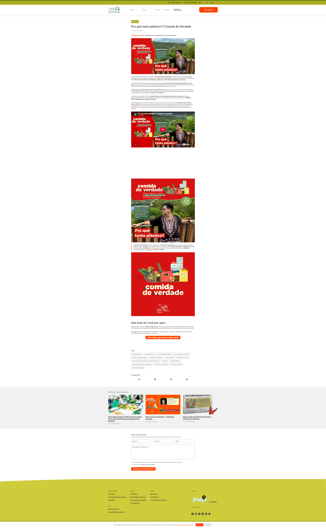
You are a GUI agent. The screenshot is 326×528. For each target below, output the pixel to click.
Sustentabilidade (138, 367)
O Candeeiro (135, 503)
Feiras (144, 10)
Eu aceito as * (144, 464)
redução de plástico (161, 364)
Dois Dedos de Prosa (138, 497)
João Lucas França (156, 357)
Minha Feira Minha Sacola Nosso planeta (145, 361)
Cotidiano (155, 497)
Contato (186, 2)
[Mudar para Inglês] (207, 2)
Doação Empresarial (116, 512)
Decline (208, 524)
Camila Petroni (150, 354)
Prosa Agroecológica (138, 500)
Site (177, 441)
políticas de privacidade (185, 525)
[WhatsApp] (187, 379)
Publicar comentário (143, 469)
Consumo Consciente (181, 354)
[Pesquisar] (199, 2)
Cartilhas (134, 494)
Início (157, 10)
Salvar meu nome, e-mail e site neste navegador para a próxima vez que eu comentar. (157, 462)
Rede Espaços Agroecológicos (142, 364)
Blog (131, 10)
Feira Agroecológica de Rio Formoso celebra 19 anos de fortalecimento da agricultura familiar (125, 419)
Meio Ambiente (182, 357)
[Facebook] (171, 2)
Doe (109, 506)
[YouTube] (174, 2)
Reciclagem (175, 361)
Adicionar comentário (140, 447)
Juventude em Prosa (159, 500)
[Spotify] (179, 2)
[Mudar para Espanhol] (216, 2)
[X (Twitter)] (155, 379)
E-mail (157, 441)
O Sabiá (166, 10)
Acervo (132, 491)
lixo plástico (170, 357)
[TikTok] (181, 2)
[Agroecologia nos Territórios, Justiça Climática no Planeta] (200, 404)
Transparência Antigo (117, 497)
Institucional (112, 491)
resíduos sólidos (176, 364)
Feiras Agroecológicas (139, 357)
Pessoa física (113, 509)
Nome (135, 441)
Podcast (165, 361)
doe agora (208, 10)
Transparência (193, 2)
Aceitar (199, 524)
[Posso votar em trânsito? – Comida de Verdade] (163, 404)
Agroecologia (137, 354)
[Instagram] (169, 2)
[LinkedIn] (176, 2)
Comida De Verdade (165, 354)
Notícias (134, 21)
